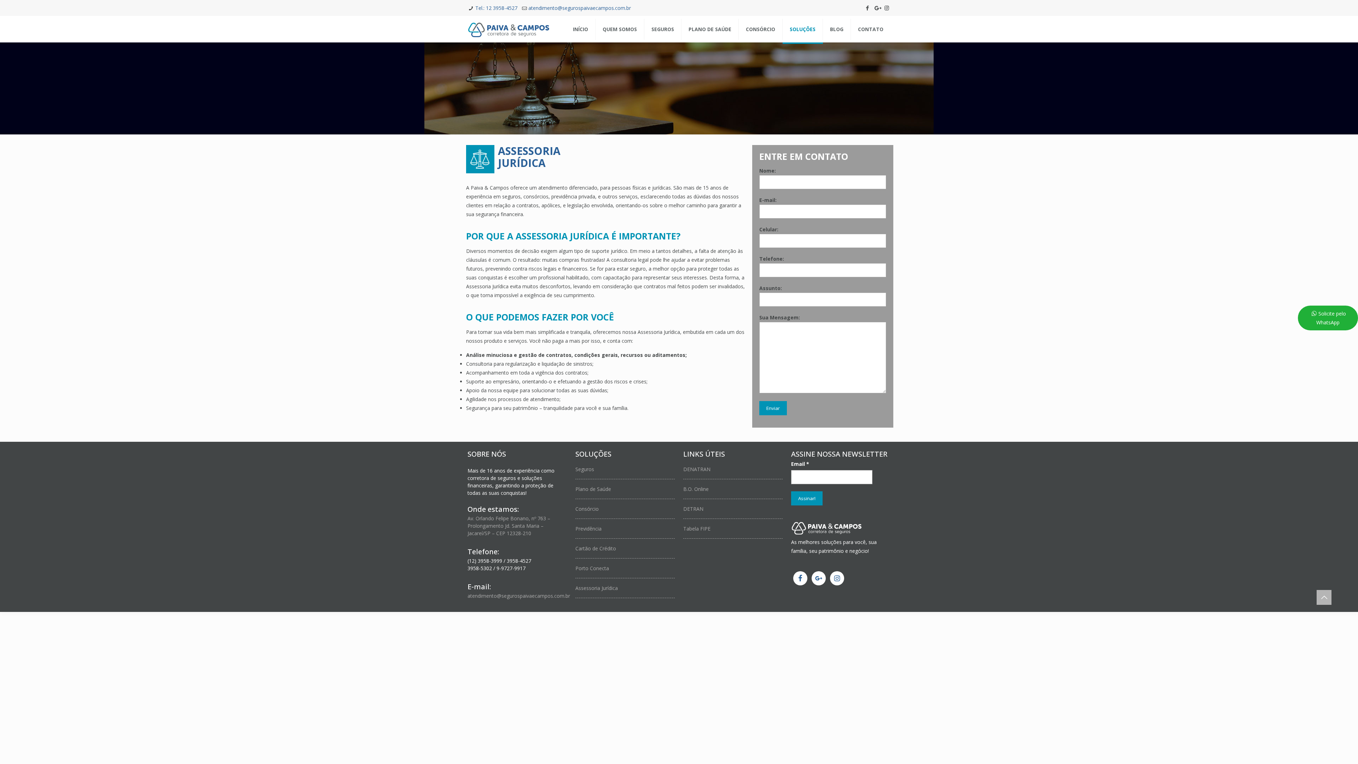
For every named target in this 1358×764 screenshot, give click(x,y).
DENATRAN (696, 469)
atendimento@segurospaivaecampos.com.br (579, 8)
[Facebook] (867, 7)
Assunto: (770, 288)
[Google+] (877, 7)
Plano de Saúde (593, 489)
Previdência (588, 528)
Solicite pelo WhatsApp (1331, 318)
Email (800, 464)
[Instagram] (886, 7)
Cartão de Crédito (595, 548)
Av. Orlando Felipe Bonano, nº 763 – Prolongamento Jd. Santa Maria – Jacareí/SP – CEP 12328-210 (509, 526)
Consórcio (587, 508)
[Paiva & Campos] (509, 29)
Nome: (767, 170)
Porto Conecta (592, 568)
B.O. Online (696, 489)
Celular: (768, 229)
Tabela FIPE (696, 528)
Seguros (584, 469)
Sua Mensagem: (779, 317)
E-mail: (768, 200)
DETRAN (693, 508)
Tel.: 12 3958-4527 (496, 8)
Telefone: (771, 258)
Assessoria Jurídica (596, 588)
